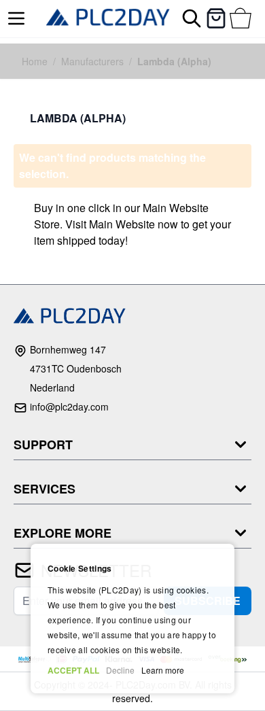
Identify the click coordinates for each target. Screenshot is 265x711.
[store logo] (108, 18)
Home (35, 61)
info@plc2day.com (69, 406)
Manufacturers (92, 61)
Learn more (162, 670)
